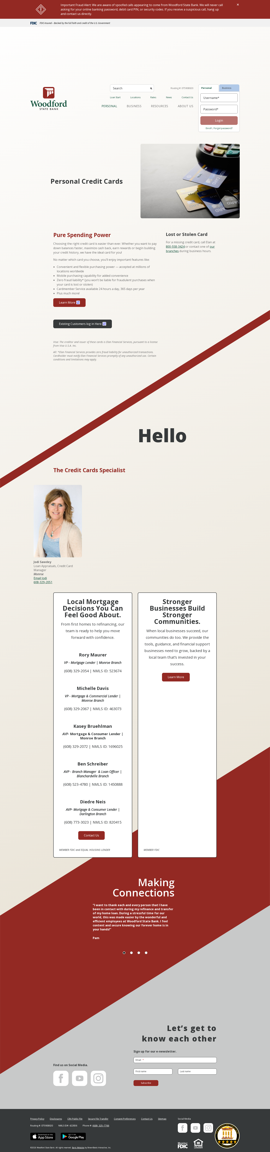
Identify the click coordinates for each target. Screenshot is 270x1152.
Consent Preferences (125, 1118)
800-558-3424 (175, 247)
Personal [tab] (206, 88)
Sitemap (162, 1118)
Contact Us (187, 97)
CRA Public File (74, 1118)
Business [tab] (226, 88)
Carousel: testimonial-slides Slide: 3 (138, 952)
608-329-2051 (43, 582)
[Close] (238, 4)
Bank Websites (78, 1147)
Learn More (67, 302)
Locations (135, 97)
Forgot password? (223, 128)
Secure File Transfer (98, 1118)
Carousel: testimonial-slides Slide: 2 (131, 952)
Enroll (209, 128)
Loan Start (115, 97)
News (169, 97)
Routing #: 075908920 (182, 88)
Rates (153, 97)
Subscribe (146, 1083)
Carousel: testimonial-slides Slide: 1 (124, 952)
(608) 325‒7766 (100, 1125)
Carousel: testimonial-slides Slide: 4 (146, 952)
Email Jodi (40, 578)
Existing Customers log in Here (80, 324)
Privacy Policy (37, 1118)
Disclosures (56, 1118)
